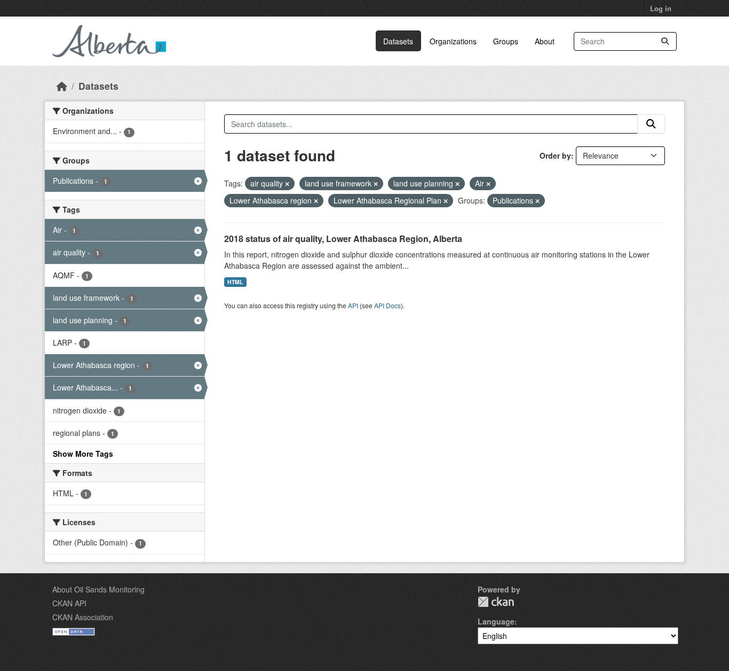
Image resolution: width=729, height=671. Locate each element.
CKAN (496, 601)
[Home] (62, 85)
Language (496, 621)
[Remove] (287, 184)
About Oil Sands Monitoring (98, 589)
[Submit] (665, 41)
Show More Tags (83, 453)
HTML (235, 282)
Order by (555, 155)
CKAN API (69, 603)
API (353, 305)
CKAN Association (82, 617)
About (544, 41)
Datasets (398, 41)
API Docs (387, 305)
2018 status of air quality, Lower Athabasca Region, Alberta (343, 238)
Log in (660, 8)
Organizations (453, 41)
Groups (505, 41)
